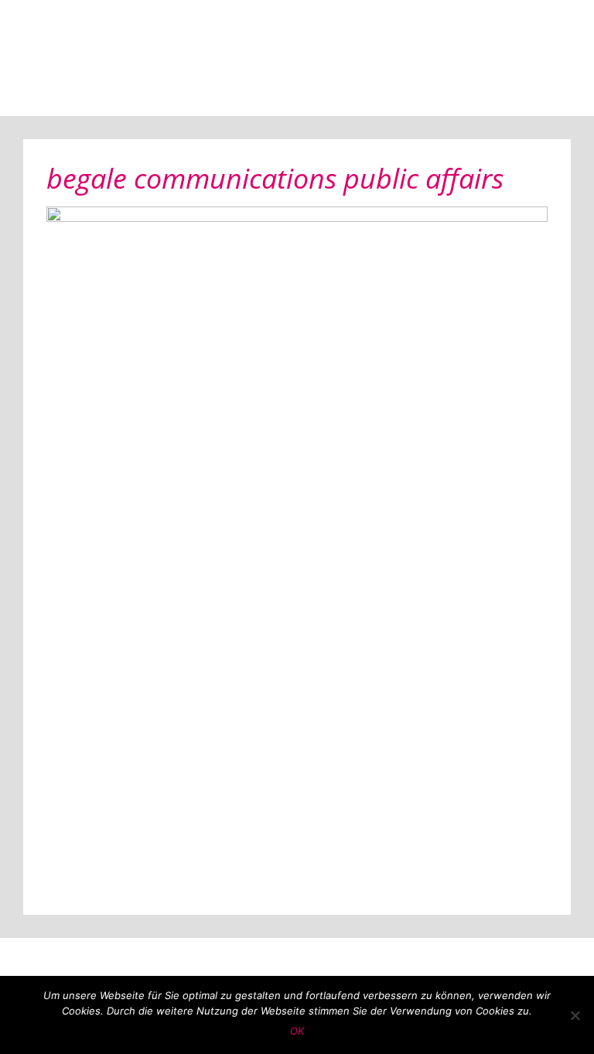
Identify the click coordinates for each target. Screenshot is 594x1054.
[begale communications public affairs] (297, 548)
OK (297, 1031)
